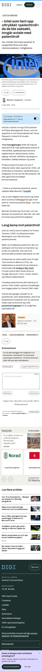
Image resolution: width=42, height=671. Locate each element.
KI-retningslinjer (9, 627)
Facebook (6, 600)
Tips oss (34, 567)
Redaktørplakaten (21, 636)
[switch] (36, 118)
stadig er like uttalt (25, 268)
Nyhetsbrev (7, 614)
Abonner (29, 5)
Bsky (4, 609)
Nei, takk (27, 667)
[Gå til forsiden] (6, 5)
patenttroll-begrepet (11, 306)
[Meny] (38, 4)
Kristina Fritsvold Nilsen (12, 580)
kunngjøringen (14, 145)
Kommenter (20, 92)
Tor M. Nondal (8, 589)
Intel (5, 335)
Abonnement (8, 644)
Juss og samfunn (10, 15)
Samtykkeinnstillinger (11, 618)
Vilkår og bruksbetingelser (13, 623)
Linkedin (5, 605)
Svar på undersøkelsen (11, 667)
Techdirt (27, 191)
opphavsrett (32, 335)
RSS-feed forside (9, 596)
